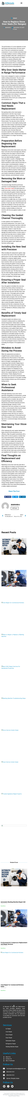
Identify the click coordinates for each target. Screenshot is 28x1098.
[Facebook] (4, 1086)
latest (15, 18)
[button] (21, 3)
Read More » (3, 906)
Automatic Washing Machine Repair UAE (13, 902)
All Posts (14, 508)
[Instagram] (8, 1086)
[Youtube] (12, 1086)
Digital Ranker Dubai (14, 1096)
